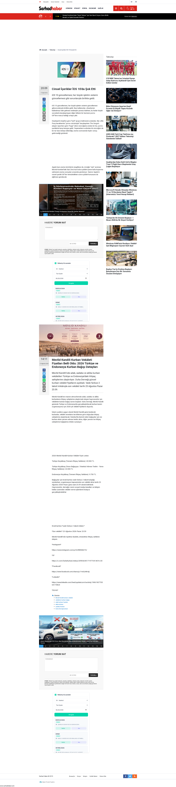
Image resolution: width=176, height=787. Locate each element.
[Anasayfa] (40, 2)
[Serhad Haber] (50, 8)
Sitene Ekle (69, 2)
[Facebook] (44, 99)
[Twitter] (44, 102)
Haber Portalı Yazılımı (48, 782)
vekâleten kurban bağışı (62, 600)
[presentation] (45, 16)
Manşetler (46, 2)
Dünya (84, 8)
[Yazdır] (44, 116)
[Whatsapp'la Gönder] (44, 109)
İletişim (85, 776)
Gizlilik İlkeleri (93, 776)
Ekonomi (92, 8)
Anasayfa (72, 776)
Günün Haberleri (55, 2)
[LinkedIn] (44, 106)
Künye (79, 776)
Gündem (69, 8)
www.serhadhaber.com (7, 786)
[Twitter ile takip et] (130, 776)
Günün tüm (130, 16)
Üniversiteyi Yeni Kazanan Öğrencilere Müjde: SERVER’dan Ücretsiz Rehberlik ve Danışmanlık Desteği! (87, 16)
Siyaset (77, 8)
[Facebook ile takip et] (125, 776)
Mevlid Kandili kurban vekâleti (64, 598)
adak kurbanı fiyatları (62, 602)
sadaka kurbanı (60, 606)
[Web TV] (132, 2)
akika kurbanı (59, 604)
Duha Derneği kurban (62, 609)
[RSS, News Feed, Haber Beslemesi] (134, 776)
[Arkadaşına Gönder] (44, 112)
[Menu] (116, 8)
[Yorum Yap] (44, 119)
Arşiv (63, 2)
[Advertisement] (88, 33)
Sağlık (100, 8)
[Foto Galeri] (136, 2)
